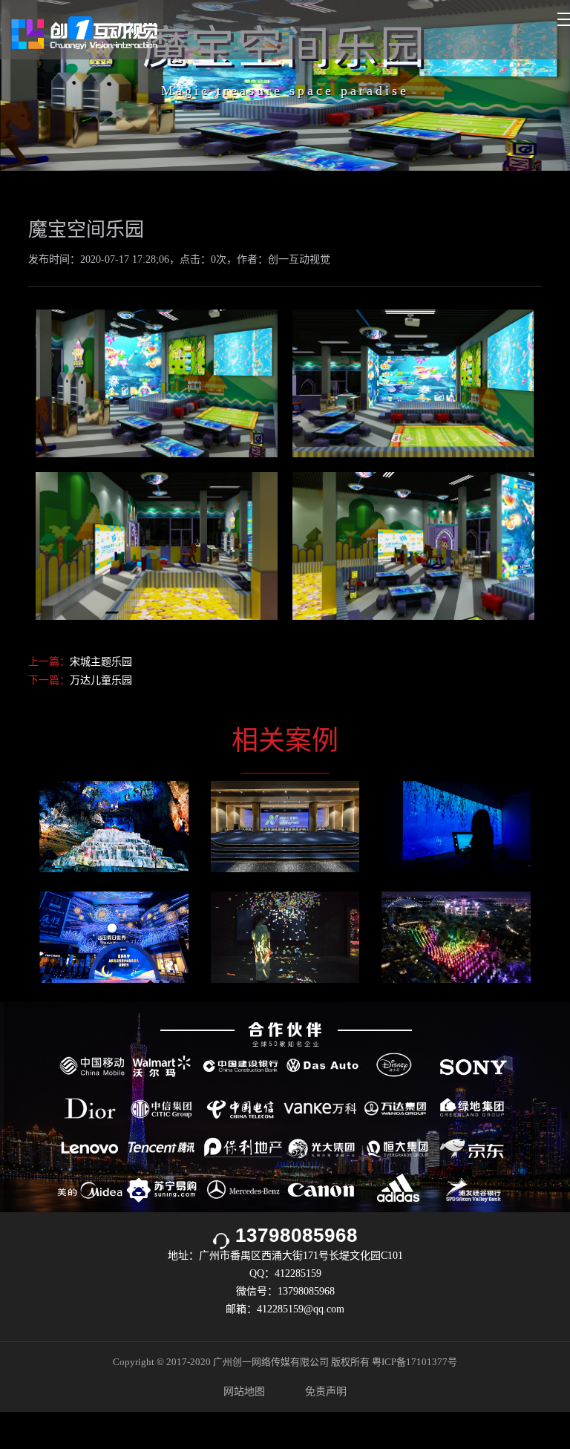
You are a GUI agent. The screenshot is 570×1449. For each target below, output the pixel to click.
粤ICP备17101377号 (414, 1361)
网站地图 (244, 1391)
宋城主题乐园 (101, 661)
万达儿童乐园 (101, 680)
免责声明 (326, 1391)
